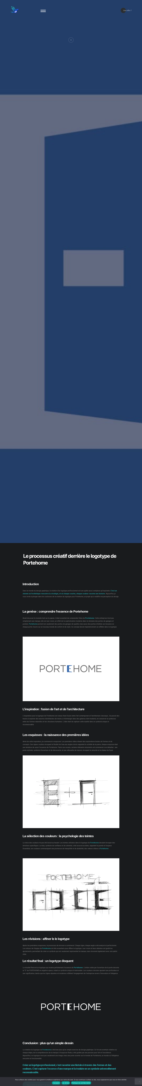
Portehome (33, 624)
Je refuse (65, 1083)
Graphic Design (43, 548)
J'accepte (56, 1083)
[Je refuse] (139, 1081)
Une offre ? (127, 10)
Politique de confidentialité (81, 1083)
